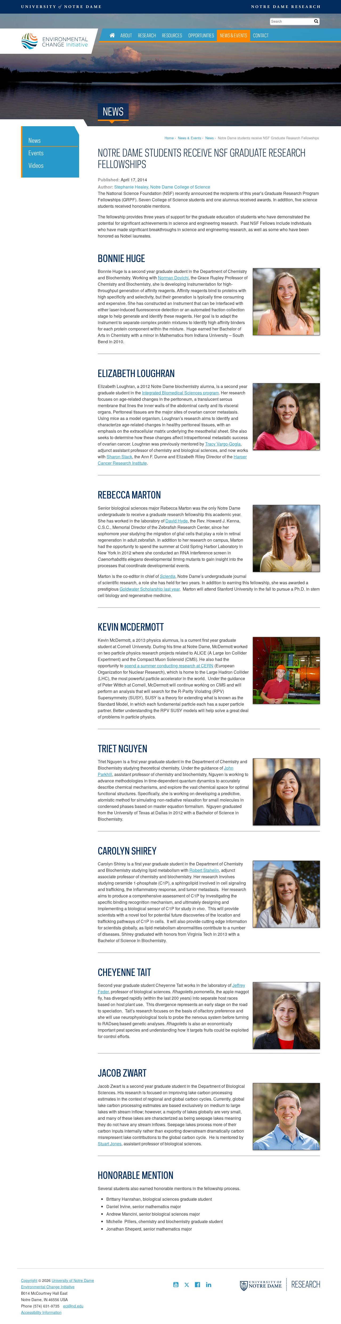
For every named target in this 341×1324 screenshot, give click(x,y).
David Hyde (176, 521)
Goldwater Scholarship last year (150, 589)
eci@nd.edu (73, 1306)
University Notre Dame (61, 6)
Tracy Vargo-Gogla (223, 444)
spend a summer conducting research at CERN (168, 666)
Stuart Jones (109, 1144)
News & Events (233, 35)
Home (169, 137)
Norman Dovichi (173, 278)
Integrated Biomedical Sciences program (180, 393)
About (126, 35)
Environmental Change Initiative (56, 41)
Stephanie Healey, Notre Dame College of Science (162, 187)
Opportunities (201, 35)
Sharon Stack (119, 456)
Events (36, 153)
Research (147, 35)
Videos (36, 165)
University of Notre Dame (73, 1280)
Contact (261, 35)
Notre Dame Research (285, 6)
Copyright (29, 1280)
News (209, 137)
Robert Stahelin (204, 870)
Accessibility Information (41, 1312)
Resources (172, 35)
